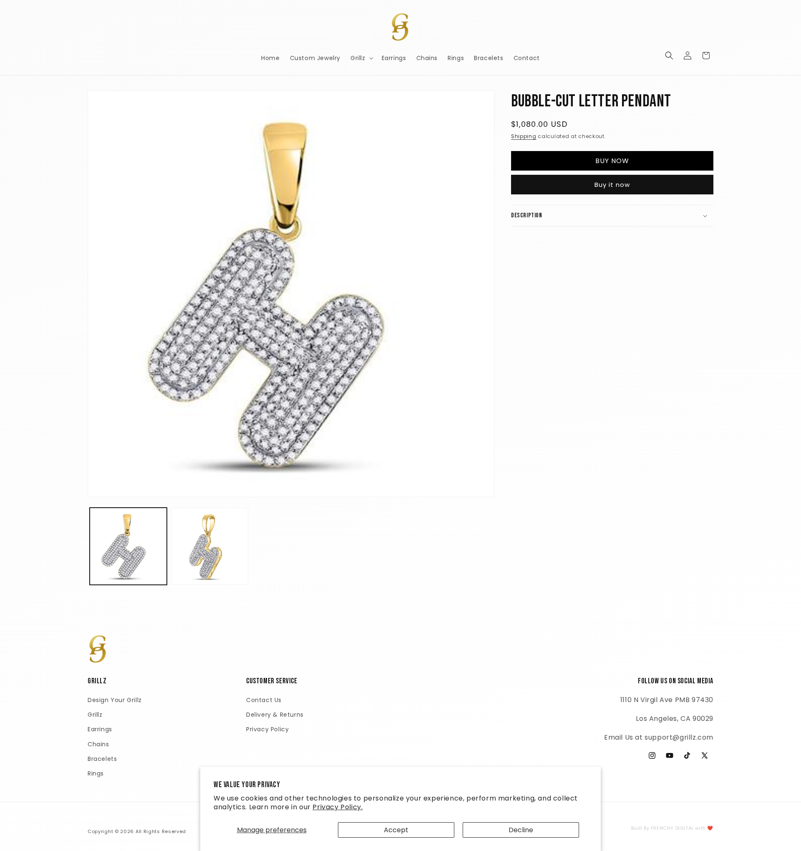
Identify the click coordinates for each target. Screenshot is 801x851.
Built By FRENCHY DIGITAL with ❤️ (672, 828)
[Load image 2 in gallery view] (209, 546)
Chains (98, 744)
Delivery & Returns (275, 714)
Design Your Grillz (115, 700)
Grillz (95, 714)
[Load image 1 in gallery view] (128, 546)
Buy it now (612, 184)
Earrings (100, 729)
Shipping (524, 136)
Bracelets (102, 759)
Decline (521, 830)
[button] (361, 58)
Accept (396, 830)
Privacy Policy (267, 729)
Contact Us (264, 700)
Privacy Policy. (337, 807)
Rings (96, 773)
